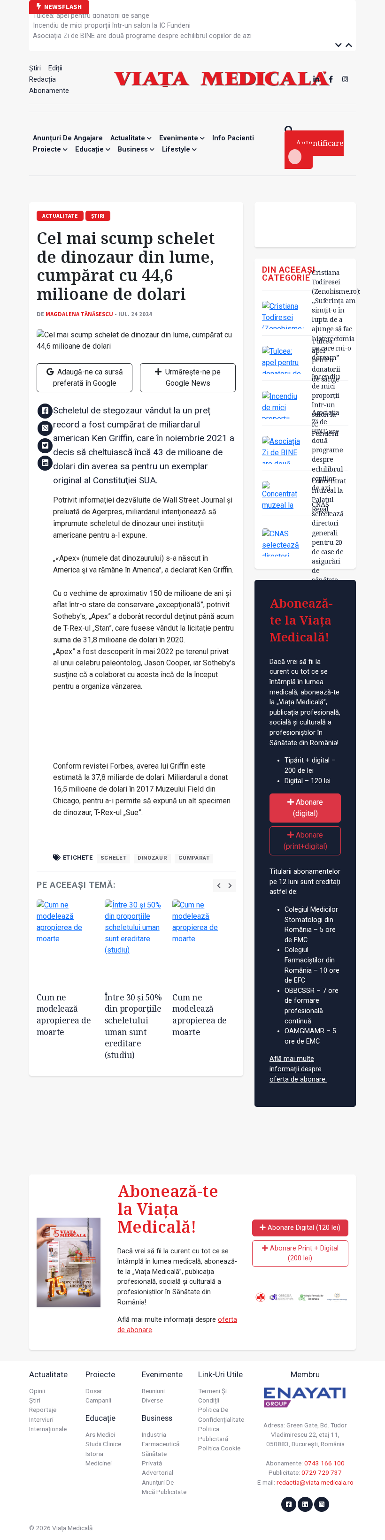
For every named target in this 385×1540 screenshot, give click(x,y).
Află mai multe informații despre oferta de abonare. (298, 1069)
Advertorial (157, 1472)
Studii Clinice (103, 1444)
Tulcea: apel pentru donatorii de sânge (326, 359)
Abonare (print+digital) (305, 841)
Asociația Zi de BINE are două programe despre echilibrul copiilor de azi (142, 33)
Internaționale (48, 1429)
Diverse (152, 1400)
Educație (90, 149)
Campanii (98, 1400)
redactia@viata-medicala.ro (315, 1482)
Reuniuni (153, 1391)
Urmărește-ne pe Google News (192, 377)
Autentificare (320, 143)
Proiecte (48, 149)
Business (134, 149)
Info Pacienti (233, 138)
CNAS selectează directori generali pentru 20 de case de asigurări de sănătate (327, 542)
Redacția (42, 80)
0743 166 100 (324, 1463)
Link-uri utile (220, 1374)
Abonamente (49, 91)
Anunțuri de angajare (68, 138)
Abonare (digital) (308, 808)
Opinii (37, 1391)
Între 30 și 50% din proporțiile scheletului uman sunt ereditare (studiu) (133, 1025)
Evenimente (179, 138)
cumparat (193, 858)
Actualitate (128, 138)
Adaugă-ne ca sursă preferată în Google (88, 377)
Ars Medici (100, 1434)
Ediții (55, 68)
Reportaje (42, 1409)
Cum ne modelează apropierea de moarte (64, 1014)
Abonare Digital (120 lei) (303, 1228)
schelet (113, 858)
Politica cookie (219, 1448)
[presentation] (218, 885)
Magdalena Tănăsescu (79, 314)
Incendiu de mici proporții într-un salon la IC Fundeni (112, 23)
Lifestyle (177, 149)
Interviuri (41, 1419)
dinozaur (152, 858)
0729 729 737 (321, 1472)
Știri (35, 68)
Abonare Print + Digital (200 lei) (303, 1253)
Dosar (93, 1391)
